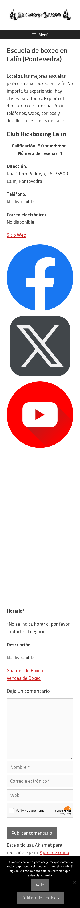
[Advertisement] (40, 566)
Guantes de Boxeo (25, 670)
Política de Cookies (40, 897)
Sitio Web (16, 234)
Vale (40, 884)
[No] (74, 882)
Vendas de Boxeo (24, 677)
